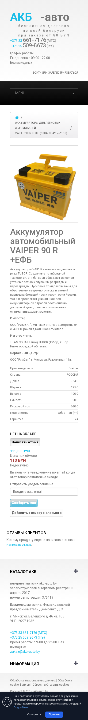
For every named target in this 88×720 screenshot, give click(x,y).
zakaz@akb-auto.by (25, 651)
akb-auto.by (40, 691)
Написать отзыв (25, 442)
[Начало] (17, 117)
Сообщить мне (24, 503)
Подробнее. (21, 707)
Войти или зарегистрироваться (55, 72)
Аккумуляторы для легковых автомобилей (38, 125)
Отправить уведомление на (31, 484)
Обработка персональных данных (33, 680)
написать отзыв (19, 544)
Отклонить (34, 714)
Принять (54, 714)
